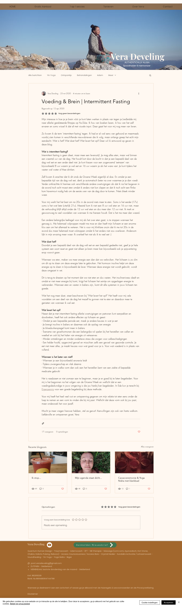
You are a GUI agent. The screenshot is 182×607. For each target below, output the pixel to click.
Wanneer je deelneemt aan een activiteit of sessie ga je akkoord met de (64, 587)
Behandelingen (84, 75)
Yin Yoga (51, 75)
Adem (100, 75)
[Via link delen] (43, 423)
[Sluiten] (178, 602)
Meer (110, 75)
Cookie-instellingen (150, 602)
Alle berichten (35, 75)
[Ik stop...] (48, 462)
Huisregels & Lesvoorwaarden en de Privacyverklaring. (127, 587)
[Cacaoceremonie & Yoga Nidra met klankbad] (134, 462)
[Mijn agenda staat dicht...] (91, 462)
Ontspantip (66, 75)
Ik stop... (36, 477)
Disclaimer (33, 593)
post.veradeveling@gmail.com (46, 563)
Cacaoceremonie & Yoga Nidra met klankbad (131, 479)
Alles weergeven (147, 446)
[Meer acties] (138, 93)
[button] (150, 75)
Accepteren (168, 602)
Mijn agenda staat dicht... (88, 477)
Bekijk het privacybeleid (20, 603)
